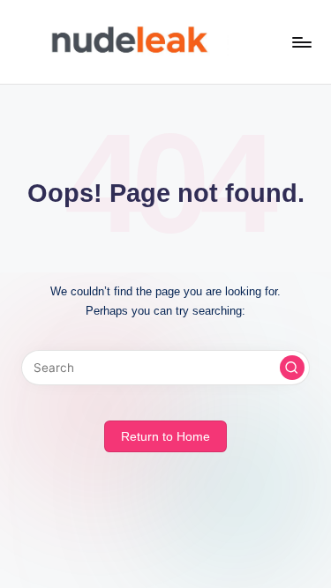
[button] (292, 367)
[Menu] (301, 42)
